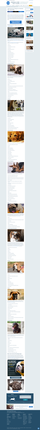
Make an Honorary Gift (25, 418)
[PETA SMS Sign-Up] (27, 16)
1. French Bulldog (9, 26)
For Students (13, 417)
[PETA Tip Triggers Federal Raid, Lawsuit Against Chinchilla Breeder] (29, 29)
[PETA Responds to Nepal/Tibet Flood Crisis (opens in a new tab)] (29, 23)
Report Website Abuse (15, 428)
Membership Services (25, 422)
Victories (8, 418)
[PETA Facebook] (29, 15)
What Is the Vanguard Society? (25, 421)
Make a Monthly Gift (25, 416)
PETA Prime (8, 420)
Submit (25, 399)
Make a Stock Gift (24, 419)
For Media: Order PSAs (20, 417)
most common (11, 302)
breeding (19, 14)
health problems (14, 334)
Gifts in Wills (24, 420)
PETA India (29, 419)
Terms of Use (11, 428)
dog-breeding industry (12, 357)
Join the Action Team (14, 416)
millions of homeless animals (11, 15)
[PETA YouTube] (26, 16)
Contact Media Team (20, 418)
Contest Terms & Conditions (20, 427)
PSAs (18, 416)
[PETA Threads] (32, 16)
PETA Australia (29, 420)
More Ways (24, 424)
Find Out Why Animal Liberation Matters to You (9, 417)
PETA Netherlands (30, 417)
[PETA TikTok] (30, 16)
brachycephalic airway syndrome (13, 42)
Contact (16, 427)
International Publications (8, 424)
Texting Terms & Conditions (28, 427)
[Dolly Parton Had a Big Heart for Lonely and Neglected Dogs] (29, 42)
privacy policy (24, 402)
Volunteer (8, 419)
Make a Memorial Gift (25, 417)
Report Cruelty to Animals (31, 0)
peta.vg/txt (28, 10)
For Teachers (13, 418)
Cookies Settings (18, 428)
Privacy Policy (8, 428)
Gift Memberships (24, 423)
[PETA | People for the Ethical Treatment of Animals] (8, 3)
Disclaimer (24, 427)
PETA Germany (29, 416)
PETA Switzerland (30, 418)
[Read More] (20, 406)
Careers (14, 427)
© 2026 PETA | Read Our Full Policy (10, 427)
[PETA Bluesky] (31, 16)
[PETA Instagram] (32, 15)
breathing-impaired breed (16, 40)
